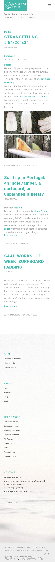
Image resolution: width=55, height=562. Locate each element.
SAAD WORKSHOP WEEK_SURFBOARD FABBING (24, 261)
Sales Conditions (11, 422)
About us (7, 392)
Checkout (8, 443)
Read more (9, 235)
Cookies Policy (10, 456)
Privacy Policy (9, 452)
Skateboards (9, 363)
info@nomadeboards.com (19, 491)
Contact (7, 401)
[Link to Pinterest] (49, 554)
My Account (8, 439)
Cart (5, 447)
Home (6, 388)
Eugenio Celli (31, 165)
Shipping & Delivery (12, 430)
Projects (8, 272)
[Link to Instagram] (45, 554)
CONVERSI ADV (42, 551)
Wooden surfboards (12, 359)
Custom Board (10, 47)
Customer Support (11, 426)
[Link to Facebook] (41, 554)
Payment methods (11, 434)
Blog (6, 397)
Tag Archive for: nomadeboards (18, 14)
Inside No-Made (10, 199)
